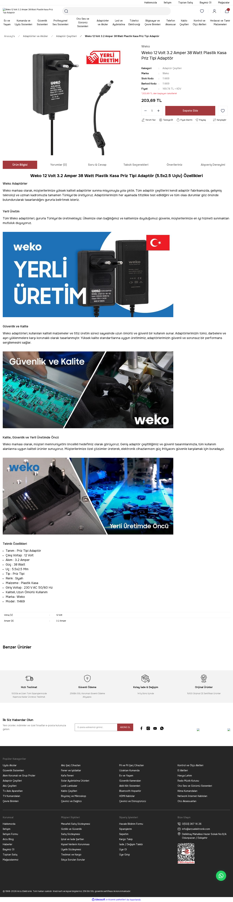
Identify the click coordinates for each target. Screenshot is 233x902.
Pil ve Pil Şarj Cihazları (131, 765)
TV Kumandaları (11, 796)
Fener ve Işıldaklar (71, 770)
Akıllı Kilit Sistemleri (129, 785)
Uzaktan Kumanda (129, 770)
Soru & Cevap (97, 165)
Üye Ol (123, 849)
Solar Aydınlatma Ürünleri (75, 780)
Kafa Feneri (67, 775)
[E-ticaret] (116, 899)
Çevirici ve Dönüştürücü (132, 801)
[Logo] (29, 11)
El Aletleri (183, 770)
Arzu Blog (8, 839)
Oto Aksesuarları (187, 801)
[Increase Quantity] (159, 111)
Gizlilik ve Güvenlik (71, 829)
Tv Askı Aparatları (13, 790)
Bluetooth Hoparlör (130, 790)
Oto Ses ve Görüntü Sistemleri (195, 785)
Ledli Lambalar (69, 785)
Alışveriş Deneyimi (213, 165)
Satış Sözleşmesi (70, 834)
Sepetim (123, 834)
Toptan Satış (10, 854)
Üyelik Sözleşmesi (71, 849)
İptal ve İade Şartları (72, 839)
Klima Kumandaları (187, 790)
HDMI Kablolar (127, 796)
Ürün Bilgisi (19, 165)
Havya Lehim (185, 775)
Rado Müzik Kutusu (188, 780)
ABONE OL (125, 727)
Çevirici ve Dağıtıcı (71, 801)
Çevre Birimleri (11, 801)
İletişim (6, 829)
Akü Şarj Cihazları (71, 765)
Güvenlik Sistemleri (13, 770)
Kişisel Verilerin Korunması (75, 844)
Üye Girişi (124, 854)
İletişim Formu (10, 834)
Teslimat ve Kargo (71, 854)
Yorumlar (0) (58, 165)
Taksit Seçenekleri (135, 165)
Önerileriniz (174, 165)
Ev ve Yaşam (126, 775)
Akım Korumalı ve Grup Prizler (19, 775)
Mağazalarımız (10, 859)
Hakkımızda (9, 823)
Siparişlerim (125, 829)
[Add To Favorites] (223, 111)
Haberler (7, 844)
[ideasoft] (98, 899)
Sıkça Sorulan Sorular (73, 859)
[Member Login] (214, 11)
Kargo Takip (126, 839)
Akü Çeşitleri (10, 785)
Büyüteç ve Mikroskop (73, 796)
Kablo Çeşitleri (69, 790)
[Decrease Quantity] (144, 111)
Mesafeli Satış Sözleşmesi (75, 823)
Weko (145, 46)
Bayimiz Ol (8, 849)
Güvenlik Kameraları (130, 780)
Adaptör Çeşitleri (172, 68)
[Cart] (227, 11)
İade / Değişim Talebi (131, 844)
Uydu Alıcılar (10, 765)
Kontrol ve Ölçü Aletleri (190, 765)
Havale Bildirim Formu (131, 823)
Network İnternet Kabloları (192, 796)
